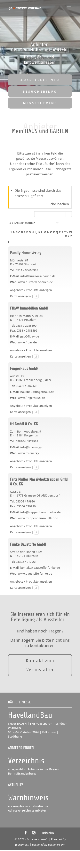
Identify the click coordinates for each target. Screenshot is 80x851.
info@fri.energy (31, 447)
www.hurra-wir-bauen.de (35, 282)
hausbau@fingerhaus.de (37, 392)
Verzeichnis (26, 760)
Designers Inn (56, 845)
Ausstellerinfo (40, 80)
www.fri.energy (28, 453)
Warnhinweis (28, 797)
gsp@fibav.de (29, 336)
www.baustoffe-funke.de (35, 573)
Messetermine (40, 103)
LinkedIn (47, 833)
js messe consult (37, 839)
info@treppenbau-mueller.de (40, 512)
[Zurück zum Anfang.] (36, 296)
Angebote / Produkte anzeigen (31, 290)
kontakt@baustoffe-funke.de (40, 568)
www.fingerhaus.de (31, 398)
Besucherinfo (40, 91)
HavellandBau (30, 715)
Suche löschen (58, 204)
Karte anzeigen (20, 296)
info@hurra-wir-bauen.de (38, 276)
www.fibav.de (27, 342)
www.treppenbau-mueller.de (38, 518)
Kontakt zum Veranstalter (40, 665)
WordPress (22, 845)
